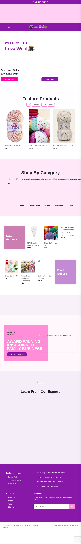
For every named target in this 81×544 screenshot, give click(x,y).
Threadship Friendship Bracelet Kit (25, 278)
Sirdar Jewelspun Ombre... (38, 146)
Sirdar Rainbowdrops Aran (63, 146)
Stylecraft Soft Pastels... (13, 146)
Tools (22, 206)
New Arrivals (11, 237)
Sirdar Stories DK (11, 276)
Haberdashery (34, 206)
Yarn (9, 183)
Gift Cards (59, 206)
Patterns (46, 206)
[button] (77, 27)
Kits (71, 206)
